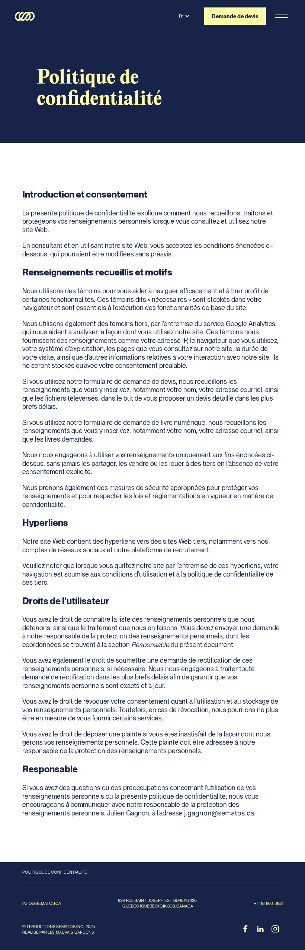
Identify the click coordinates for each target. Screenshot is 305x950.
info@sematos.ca (41, 903)
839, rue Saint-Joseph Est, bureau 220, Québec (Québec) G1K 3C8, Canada (158, 903)
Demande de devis (235, 16)
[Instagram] (275, 929)
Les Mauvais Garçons (71, 932)
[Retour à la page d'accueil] (25, 16)
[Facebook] (245, 929)
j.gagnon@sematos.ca (219, 813)
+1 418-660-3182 (268, 903)
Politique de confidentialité (54, 872)
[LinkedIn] (260, 929)
